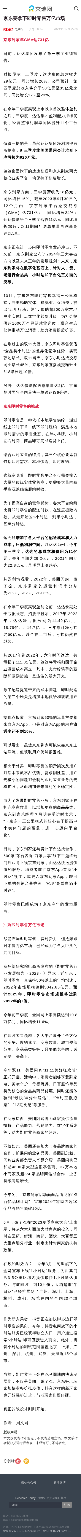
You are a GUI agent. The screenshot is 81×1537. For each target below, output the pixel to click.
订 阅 (67, 1504)
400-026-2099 (19, 1516)
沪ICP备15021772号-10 (57, 1530)
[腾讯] (26, 1461)
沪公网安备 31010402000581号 (22, 1530)
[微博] (18, 1461)
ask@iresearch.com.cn (24, 1519)
